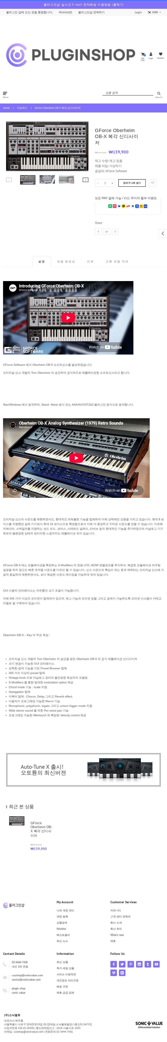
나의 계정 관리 (65, 910)
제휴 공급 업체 (65, 992)
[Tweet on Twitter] (106, 231)
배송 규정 (62, 986)
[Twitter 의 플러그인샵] (122, 964)
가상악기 (22, 108)
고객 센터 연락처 (120, 916)
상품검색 (62, 922)
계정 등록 (62, 916)
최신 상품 (62, 962)
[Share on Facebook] (98, 231)
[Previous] (11, 146)
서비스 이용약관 (66, 974)
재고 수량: (102, 161)
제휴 (113, 941)
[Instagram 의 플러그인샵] (139, 964)
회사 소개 (116, 922)
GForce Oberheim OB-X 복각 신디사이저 (58, 108)
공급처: (100, 171)
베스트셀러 (63, 934)
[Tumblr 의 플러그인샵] (148, 964)
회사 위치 (116, 928)
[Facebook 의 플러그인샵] (113, 964)
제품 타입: (102, 166)
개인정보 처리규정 (68, 980)
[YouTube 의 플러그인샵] (156, 964)
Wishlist (61, 928)
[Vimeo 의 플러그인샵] (113, 973)
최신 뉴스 (62, 941)
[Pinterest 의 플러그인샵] (130, 964)
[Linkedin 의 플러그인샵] (122, 973)
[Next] (83, 146)
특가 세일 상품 (65, 968)
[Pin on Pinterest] (115, 231)
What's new (117, 934)
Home (6, 108)
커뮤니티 (115, 910)
